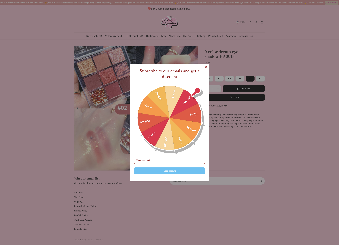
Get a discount (170, 171)
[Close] (206, 67)
